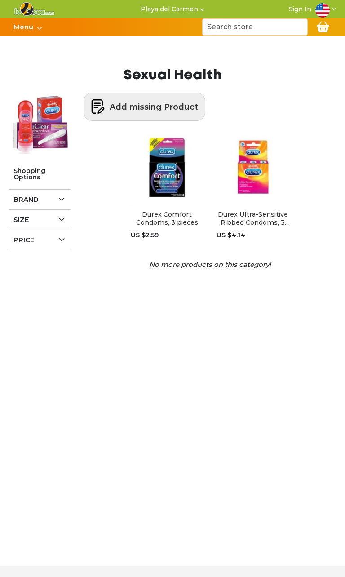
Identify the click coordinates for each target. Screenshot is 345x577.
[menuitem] (25, 27)
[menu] (27, 27)
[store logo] (34, 9)
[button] (325, 9)
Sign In (300, 9)
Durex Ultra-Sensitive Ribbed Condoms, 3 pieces (253, 218)
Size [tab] (21, 219)
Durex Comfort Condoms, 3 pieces (167, 218)
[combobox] (255, 27)
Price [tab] (24, 239)
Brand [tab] (26, 199)
